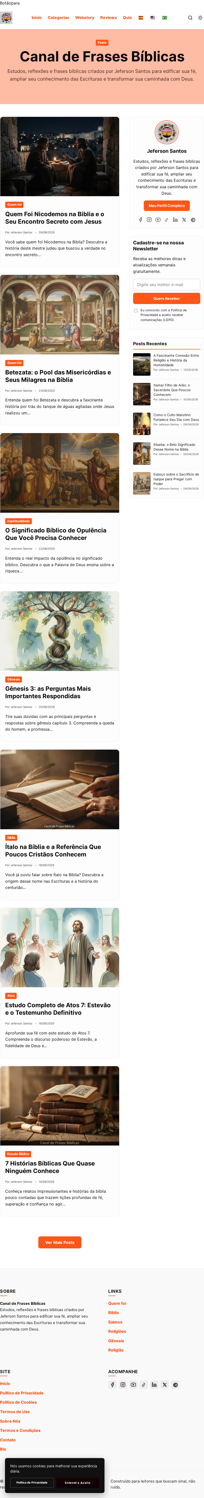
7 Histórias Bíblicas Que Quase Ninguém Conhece (50, 1167)
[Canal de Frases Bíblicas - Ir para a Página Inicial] (6, 17)
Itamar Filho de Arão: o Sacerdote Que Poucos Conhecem (172, 390)
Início (37, 17)
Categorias (58, 17)
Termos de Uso (15, 1411)
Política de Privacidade (22, 1392)
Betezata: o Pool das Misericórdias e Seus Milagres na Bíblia (58, 376)
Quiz (127, 17)
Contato (8, 1439)
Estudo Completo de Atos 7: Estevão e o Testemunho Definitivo (58, 1008)
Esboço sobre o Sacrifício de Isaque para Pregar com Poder (176, 479)
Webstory (84, 17)
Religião (116, 1349)
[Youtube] (157, 219)
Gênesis (116, 1340)
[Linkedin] (175, 219)
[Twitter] (184, 219)
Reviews (108, 17)
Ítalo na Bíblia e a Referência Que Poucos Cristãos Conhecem (53, 850)
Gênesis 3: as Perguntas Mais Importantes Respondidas (48, 692)
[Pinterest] (192, 219)
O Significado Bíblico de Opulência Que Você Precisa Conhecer (55, 534)
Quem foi (117, 1303)
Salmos (115, 1322)
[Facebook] (140, 219)
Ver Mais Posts (59, 1242)
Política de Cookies (18, 1402)
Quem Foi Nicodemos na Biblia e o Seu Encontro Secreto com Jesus (54, 217)
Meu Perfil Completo (167, 205)
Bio (3, 1449)
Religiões (117, 1331)
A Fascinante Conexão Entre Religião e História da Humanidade (176, 360)
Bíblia (113, 1312)
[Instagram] (149, 219)
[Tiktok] (166, 219)
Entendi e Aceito (77, 1483)
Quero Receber (166, 298)
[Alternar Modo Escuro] (200, 17)
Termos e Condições (20, 1430)
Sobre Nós (10, 1421)
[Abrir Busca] (190, 17)
